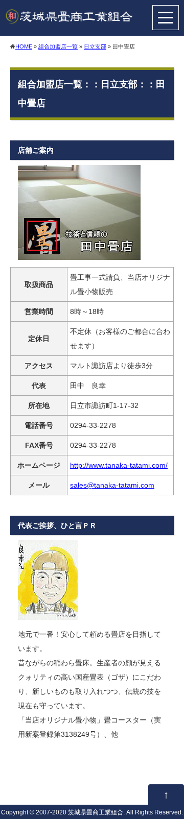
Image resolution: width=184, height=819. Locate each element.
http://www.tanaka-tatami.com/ (119, 465)
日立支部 (95, 46)
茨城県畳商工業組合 (95, 812)
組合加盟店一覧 (58, 46)
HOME (23, 46)
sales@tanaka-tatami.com (112, 485)
